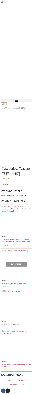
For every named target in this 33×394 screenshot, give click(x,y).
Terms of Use (13, 384)
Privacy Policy (21, 380)
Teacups (15, 108)
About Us (10, 380)
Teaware (8, 108)
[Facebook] (3, 390)
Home (3, 108)
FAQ (23, 384)
